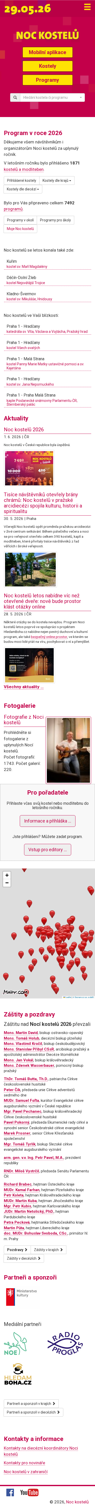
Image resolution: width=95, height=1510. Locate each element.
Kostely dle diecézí (22, 189)
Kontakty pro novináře (24, 1462)
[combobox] (52, 97)
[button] (43, 934)
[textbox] (51, 97)
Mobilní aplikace (47, 52)
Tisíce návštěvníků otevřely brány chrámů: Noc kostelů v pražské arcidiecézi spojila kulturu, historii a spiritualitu (43, 502)
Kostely (47, 66)
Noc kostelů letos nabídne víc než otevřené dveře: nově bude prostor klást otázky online (42, 601)
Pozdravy (15, 1250)
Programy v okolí (20, 220)
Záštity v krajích (47, 1250)
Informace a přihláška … (47, 821)
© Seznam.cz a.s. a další (83, 997)
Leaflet (68, 997)
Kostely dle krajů (56, 180)
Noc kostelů (77, 1501)
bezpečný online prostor (49, 637)
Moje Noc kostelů (20, 229)
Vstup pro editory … (47, 849)
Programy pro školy (55, 220)
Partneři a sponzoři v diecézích (31, 1412)
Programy (47, 80)
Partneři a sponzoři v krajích (29, 1404)
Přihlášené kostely (21, 180)
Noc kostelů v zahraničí (26, 1471)
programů (13, 208)
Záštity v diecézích (22, 1258)
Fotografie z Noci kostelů (24, 720)
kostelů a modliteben (24, 169)
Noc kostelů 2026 (24, 429)
